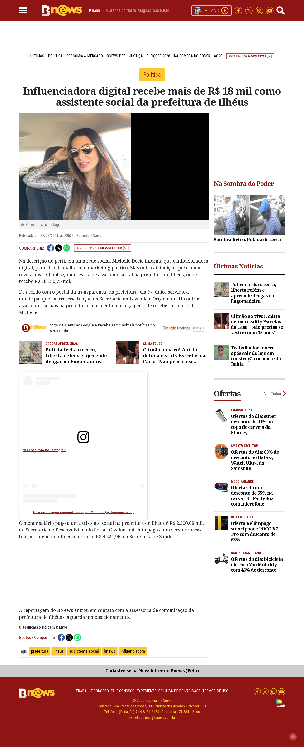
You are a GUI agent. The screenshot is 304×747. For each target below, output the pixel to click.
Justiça (136, 56)
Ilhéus (58, 651)
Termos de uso (215, 691)
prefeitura (39, 651)
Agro (218, 56)
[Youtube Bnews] (270, 10)
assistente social (84, 651)
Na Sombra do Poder (192, 56)
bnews (109, 651)
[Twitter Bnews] (249, 10)
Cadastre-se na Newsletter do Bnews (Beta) (152, 670)
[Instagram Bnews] (260, 10)
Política (55, 56)
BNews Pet (116, 56)
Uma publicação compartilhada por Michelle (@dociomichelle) (83, 512)
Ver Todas (272, 393)
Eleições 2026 (158, 56)
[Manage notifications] (293, 736)
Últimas (37, 56)
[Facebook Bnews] (239, 10)
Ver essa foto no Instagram (44, 450)
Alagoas (144, 11)
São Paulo (161, 11)
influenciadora (133, 651)
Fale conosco (122, 691)
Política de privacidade (179, 691)
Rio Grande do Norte (119, 11)
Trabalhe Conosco (92, 691)
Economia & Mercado (84, 56)
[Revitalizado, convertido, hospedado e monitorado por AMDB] (280, 703)
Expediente (146, 691)
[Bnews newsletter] (250, 56)
